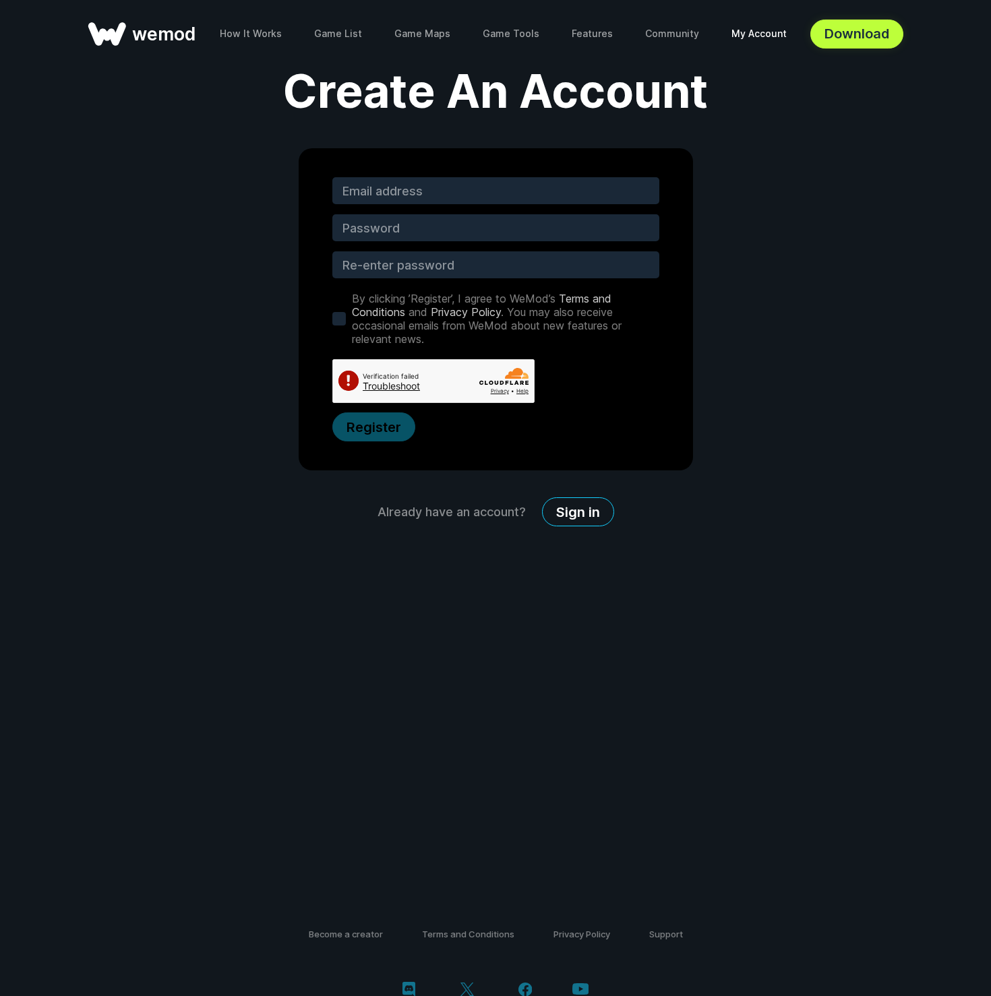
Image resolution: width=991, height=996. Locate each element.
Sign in (578, 512)
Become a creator (346, 934)
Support (666, 934)
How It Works (251, 33)
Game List (338, 33)
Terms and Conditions (468, 934)
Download (856, 34)
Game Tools (511, 33)
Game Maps (422, 33)
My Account (759, 33)
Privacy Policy (466, 312)
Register (374, 427)
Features (592, 33)
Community (672, 33)
